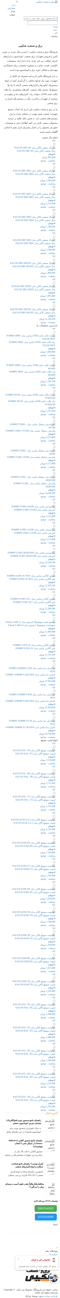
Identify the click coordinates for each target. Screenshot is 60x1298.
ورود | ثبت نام (55, 29)
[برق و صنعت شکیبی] (47, 1)
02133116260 (46, 1216)
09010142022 (46, 1208)
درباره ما (53, 1254)
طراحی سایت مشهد (48, 1296)
